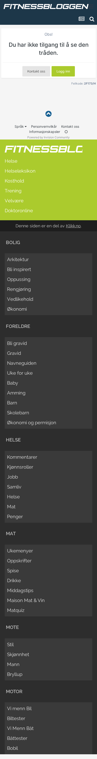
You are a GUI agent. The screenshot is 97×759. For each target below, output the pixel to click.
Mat (11, 506)
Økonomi (17, 309)
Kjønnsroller (20, 467)
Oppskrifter (19, 561)
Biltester (16, 718)
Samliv (14, 487)
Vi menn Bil (19, 708)
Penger (15, 516)
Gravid (14, 353)
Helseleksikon (20, 171)
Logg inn (63, 71)
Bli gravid (17, 343)
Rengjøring (19, 289)
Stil (10, 644)
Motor (14, 691)
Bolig (13, 242)
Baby (12, 383)
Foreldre (18, 326)
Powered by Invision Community (48, 137)
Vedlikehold (20, 299)
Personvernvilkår (44, 126)
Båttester (17, 738)
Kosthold (14, 181)
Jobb (12, 477)
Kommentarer (22, 457)
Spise (13, 570)
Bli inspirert (19, 269)
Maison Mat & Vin (26, 600)
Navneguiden (21, 363)
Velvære (14, 201)
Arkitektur (18, 259)
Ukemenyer (20, 551)
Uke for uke (20, 373)
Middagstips (20, 590)
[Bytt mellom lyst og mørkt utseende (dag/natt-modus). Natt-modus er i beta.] (66, 132)
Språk (20, 126)
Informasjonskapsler (44, 132)
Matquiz (15, 610)
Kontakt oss (36, 71)
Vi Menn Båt (20, 728)
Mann (13, 664)
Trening (13, 191)
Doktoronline (19, 210)
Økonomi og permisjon (31, 422)
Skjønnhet (18, 654)
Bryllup (14, 674)
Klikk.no (73, 225)
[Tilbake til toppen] (48, 114)
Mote (12, 627)
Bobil (12, 748)
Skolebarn (18, 413)
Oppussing (18, 279)
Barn (12, 403)
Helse (11, 161)
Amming (16, 393)
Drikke (14, 580)
